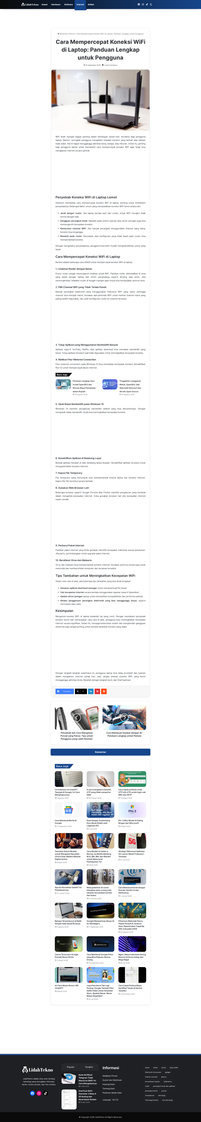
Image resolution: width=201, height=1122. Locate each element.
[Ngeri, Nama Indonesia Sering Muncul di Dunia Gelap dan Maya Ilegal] (132, 944)
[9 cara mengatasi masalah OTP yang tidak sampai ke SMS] (100, 779)
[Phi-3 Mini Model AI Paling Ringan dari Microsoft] (132, 810)
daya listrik (174, 1068)
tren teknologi (167, 1100)
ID (117, 1100)
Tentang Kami (109, 1088)
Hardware (55, 4)
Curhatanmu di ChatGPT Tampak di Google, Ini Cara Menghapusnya (67, 792)
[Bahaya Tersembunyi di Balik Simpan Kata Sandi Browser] (69, 910)
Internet (80, 4)
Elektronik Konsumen (153, 1072)
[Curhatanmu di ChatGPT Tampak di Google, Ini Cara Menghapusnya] (69, 779)
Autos (147, 1068)
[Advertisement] (100, 18)
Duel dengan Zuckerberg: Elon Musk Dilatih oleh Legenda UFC (98, 823)
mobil (147, 1086)
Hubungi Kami (109, 1084)
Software (68, 4)
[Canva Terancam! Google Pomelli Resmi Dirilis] (69, 944)
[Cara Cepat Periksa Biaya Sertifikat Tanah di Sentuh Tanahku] (132, 975)
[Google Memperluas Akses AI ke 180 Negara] (100, 910)
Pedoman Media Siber (112, 1093)
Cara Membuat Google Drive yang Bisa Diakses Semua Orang (100, 957)
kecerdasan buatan (152, 1081)
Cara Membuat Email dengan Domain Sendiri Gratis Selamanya (131, 890)
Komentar (100, 752)
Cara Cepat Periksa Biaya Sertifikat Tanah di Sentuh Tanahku (130, 988)
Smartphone (149, 1095)
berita (155, 1068)
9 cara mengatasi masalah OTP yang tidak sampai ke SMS (99, 792)
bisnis (163, 1068)
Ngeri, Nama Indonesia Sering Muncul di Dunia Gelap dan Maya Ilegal (132, 957)
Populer (71, 1067)
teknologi (161, 1095)
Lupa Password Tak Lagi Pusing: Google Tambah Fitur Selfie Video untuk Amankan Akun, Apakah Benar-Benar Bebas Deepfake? (100, 990)
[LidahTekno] (30, 4)
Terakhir (89, 1067)
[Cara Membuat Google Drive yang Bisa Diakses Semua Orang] (100, 944)
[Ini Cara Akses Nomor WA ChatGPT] (69, 975)
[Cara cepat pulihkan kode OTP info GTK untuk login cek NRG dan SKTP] (132, 779)
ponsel (164, 1091)
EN (114, 1100)
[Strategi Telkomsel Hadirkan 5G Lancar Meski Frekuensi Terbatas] (132, 841)
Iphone (163, 1077)
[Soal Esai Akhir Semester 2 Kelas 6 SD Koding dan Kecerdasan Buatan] (69, 1099)
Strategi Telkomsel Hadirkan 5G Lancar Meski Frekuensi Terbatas (131, 854)
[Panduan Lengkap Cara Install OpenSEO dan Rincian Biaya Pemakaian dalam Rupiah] (63, 384)
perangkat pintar (151, 1091)
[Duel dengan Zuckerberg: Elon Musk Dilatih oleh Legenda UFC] (100, 810)
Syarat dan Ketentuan (112, 1080)
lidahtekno (168, 1081)
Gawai (44, 4)
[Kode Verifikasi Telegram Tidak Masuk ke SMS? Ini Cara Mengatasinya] (69, 1079)
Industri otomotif (151, 1077)
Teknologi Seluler (151, 1100)
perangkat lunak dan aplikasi (164, 1086)
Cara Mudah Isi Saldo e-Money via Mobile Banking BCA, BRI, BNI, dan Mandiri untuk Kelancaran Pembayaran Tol (99, 856)
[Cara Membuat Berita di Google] (69, 810)
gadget (167, 1072)
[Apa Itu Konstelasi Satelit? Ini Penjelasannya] (69, 877)
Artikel (91, 4)
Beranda (63, 34)
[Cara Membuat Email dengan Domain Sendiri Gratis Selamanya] (132, 877)
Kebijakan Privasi (110, 1076)
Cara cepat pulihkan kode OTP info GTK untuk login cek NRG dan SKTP (132, 792)
